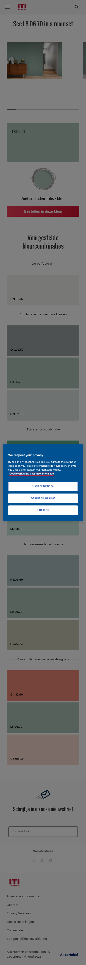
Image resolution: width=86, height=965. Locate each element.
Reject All (43, 510)
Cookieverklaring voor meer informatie (31, 474)
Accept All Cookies (43, 498)
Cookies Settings (43, 486)
